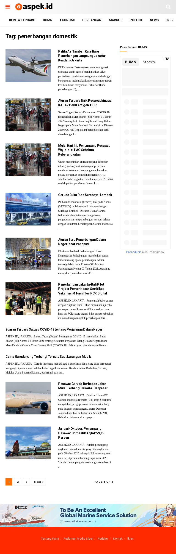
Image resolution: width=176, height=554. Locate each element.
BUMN (47, 20)
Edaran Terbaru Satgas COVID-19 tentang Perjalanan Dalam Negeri (54, 329)
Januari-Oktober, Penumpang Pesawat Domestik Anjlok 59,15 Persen (81, 433)
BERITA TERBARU (22, 20)
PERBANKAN (91, 20)
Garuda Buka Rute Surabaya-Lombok (85, 195)
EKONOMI (67, 20)
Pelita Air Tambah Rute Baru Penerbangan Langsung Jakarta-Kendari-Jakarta (82, 56)
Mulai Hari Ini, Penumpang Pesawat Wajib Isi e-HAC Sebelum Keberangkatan (84, 150)
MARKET (115, 20)
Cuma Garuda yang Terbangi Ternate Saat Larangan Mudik (48, 356)
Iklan (130, 538)
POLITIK (136, 20)
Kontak (118, 538)
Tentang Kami (50, 538)
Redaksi (103, 538)
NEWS (154, 20)
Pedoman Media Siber (78, 538)
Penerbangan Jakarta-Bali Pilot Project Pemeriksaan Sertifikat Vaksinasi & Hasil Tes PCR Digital (82, 289)
